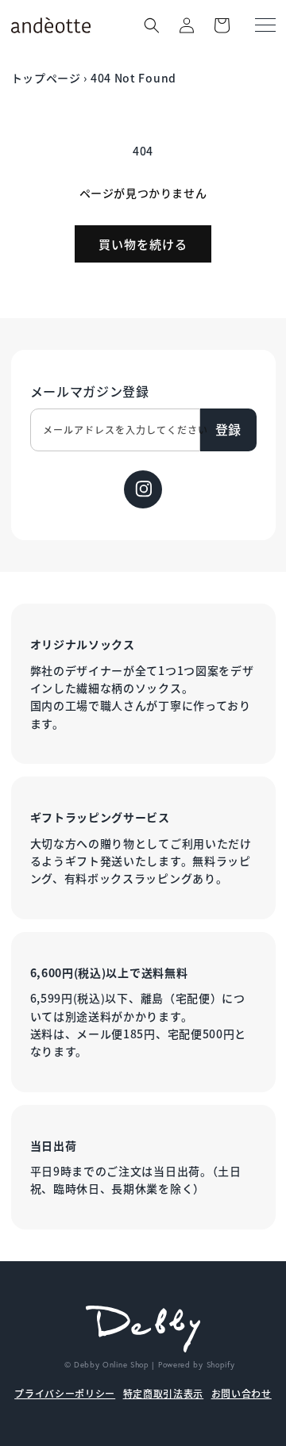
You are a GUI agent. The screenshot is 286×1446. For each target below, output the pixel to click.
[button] (151, 25)
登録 (228, 429)
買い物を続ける (143, 244)
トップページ (46, 78)
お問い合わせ (241, 1393)
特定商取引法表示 (163, 1393)
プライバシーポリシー (64, 1393)
